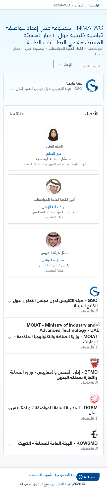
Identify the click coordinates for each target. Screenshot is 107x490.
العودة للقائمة (92, 65)
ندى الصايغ (53, 153)
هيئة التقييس (61, 483)
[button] (53, 300)
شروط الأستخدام (40, 474)
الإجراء (67, 64)
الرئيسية (94, 5)
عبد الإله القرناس (53, 259)
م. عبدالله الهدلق (53, 206)
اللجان (79, 5)
